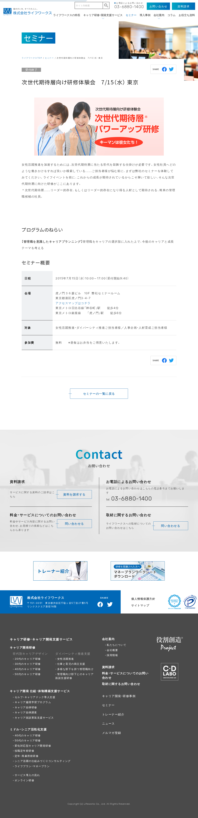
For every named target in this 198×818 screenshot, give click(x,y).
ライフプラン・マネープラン (32, 766)
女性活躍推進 (65, 659)
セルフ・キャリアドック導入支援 (35, 697)
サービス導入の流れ (27, 775)
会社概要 (112, 650)
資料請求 (108, 667)
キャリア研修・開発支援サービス (103, 15)
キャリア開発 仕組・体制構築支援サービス (40, 691)
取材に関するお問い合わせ (121, 684)
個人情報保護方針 (143, 599)
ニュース (108, 723)
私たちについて (116, 645)
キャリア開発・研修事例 (119, 696)
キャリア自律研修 (26, 707)
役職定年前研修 (24, 750)
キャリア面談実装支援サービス (34, 717)
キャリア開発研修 (22, 647)
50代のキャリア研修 (28, 674)
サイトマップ (140, 605)
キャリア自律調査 (26, 712)
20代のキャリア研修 (28, 659)
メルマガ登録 (111, 733)
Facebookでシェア (164, 69)
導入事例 (145, 15)
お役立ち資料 (187, 15)
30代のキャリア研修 (28, 664)
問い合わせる (74, 523)
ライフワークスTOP (32, 57)
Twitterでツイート (171, 69)
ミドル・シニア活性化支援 (28, 729)
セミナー (131, 15)
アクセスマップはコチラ (73, 303)
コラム (171, 15)
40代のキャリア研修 (28, 669)
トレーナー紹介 (113, 714)
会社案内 (159, 15)
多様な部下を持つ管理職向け (75, 669)
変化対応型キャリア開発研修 (33, 745)
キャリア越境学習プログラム (33, 702)
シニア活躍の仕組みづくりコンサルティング (43, 761)
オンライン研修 (24, 780)
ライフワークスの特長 (66, 15)
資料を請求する (74, 494)
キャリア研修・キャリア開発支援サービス (41, 639)
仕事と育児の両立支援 (71, 664)
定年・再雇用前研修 (27, 756)
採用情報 (112, 655)
